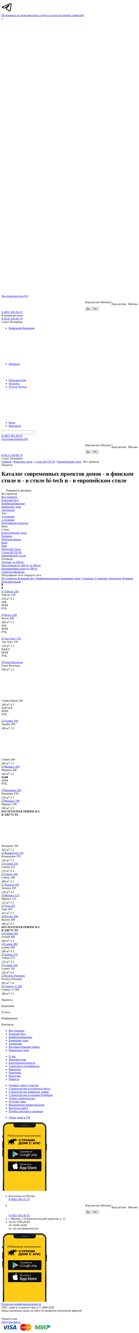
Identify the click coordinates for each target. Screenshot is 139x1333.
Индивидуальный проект (24, 1046)
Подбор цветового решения (26, 1111)
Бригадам (14, 1075)
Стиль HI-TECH (45, 461)
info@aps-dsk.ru (10, 1322)
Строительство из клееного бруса (29, 1088)
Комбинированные (48, 578)
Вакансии (15, 1069)
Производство (17, 380)
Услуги (13, 386)
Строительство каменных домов (29, 1091)
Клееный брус (26, 578)
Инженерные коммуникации (26, 1104)
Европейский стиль (69, 461)
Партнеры (15, 1072)
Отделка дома (17, 1101)
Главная (6, 461)
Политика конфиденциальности (21, 1304)
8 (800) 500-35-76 (19, 1199)
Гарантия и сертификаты (24, 1066)
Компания (15, 328)
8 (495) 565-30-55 (11, 312)
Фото (12, 422)
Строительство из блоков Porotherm (30, 1095)
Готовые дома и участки (24, 1085)
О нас (12, 1056)
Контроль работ (18, 1108)
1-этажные (87, 578)
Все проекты (9, 578)
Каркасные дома (19, 1050)
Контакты (15, 425)
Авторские (115, 578)
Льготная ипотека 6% (14, 296)
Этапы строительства (22, 1098)
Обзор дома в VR (19, 1117)
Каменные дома (70, 578)
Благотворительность (22, 1062)
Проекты (14, 363)
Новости (14, 1079)
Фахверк (127, 578)
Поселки (14, 383)
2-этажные (101, 578)
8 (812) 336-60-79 (11, 318)
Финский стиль (23, 461)
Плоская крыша (11, 581)
